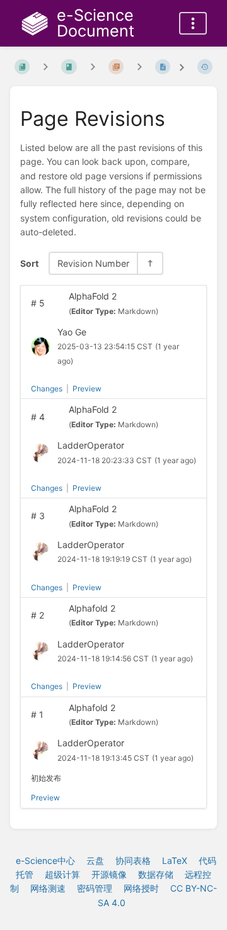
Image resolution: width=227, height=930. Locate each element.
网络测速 (48, 888)
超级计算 (62, 874)
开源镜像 (109, 874)
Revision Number (93, 263)
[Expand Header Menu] (193, 23)
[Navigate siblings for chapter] (92, 67)
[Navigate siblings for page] (139, 67)
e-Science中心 (45, 860)
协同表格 (133, 860)
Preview (87, 388)
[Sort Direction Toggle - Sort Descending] (149, 263)
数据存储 (155, 874)
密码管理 (94, 888)
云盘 (95, 860)
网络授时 (141, 888)
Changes (46, 388)
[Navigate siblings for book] (45, 67)
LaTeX (174, 860)
